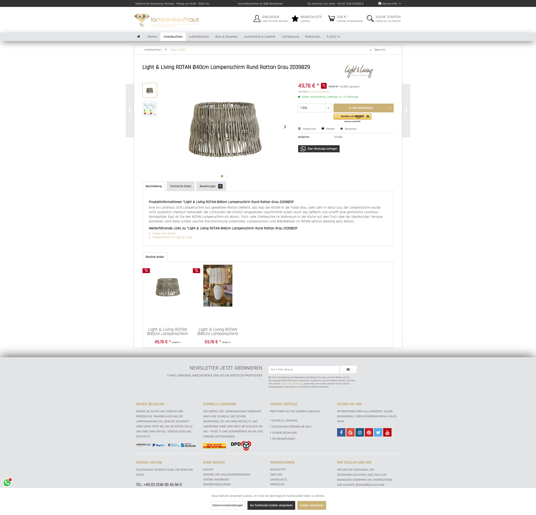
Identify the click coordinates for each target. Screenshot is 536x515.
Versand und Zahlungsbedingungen (226, 474)
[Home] (138, 36)
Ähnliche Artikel (155, 257)
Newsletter (277, 469)
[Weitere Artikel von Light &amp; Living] (368, 71)
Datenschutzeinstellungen (227, 505)
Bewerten (350, 129)
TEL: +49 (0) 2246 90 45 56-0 (159, 484)
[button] (352, 118)
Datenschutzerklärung (292, 383)
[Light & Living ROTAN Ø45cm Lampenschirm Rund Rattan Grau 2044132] (218, 285)
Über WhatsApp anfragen (322, 149)
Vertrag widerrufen (216, 480)
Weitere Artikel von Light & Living (172, 237)
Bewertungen (210, 186)
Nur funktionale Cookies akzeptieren (271, 505)
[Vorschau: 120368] (149, 90)
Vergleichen (309, 129)
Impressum (277, 484)
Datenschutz (278, 480)
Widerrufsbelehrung (217, 484)
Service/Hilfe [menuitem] (389, 4)
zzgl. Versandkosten (319, 91)
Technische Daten (180, 186)
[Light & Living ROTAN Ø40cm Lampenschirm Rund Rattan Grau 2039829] (168, 285)
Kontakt (208, 469)
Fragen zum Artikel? (164, 233)
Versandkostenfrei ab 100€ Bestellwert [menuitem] (260, 4)
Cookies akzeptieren (312, 505)
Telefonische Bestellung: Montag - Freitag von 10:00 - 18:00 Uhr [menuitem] (172, 4)
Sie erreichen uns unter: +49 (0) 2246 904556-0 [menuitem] (335, 4)
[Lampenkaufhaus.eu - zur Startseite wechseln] (166, 19)
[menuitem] (270, 18)
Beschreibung (154, 186)
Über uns (276, 474)
